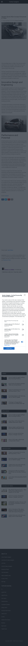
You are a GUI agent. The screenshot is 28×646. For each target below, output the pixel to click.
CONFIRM (9, 348)
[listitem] (14, 321)
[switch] (22, 324)
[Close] (25, 295)
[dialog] (14, 323)
